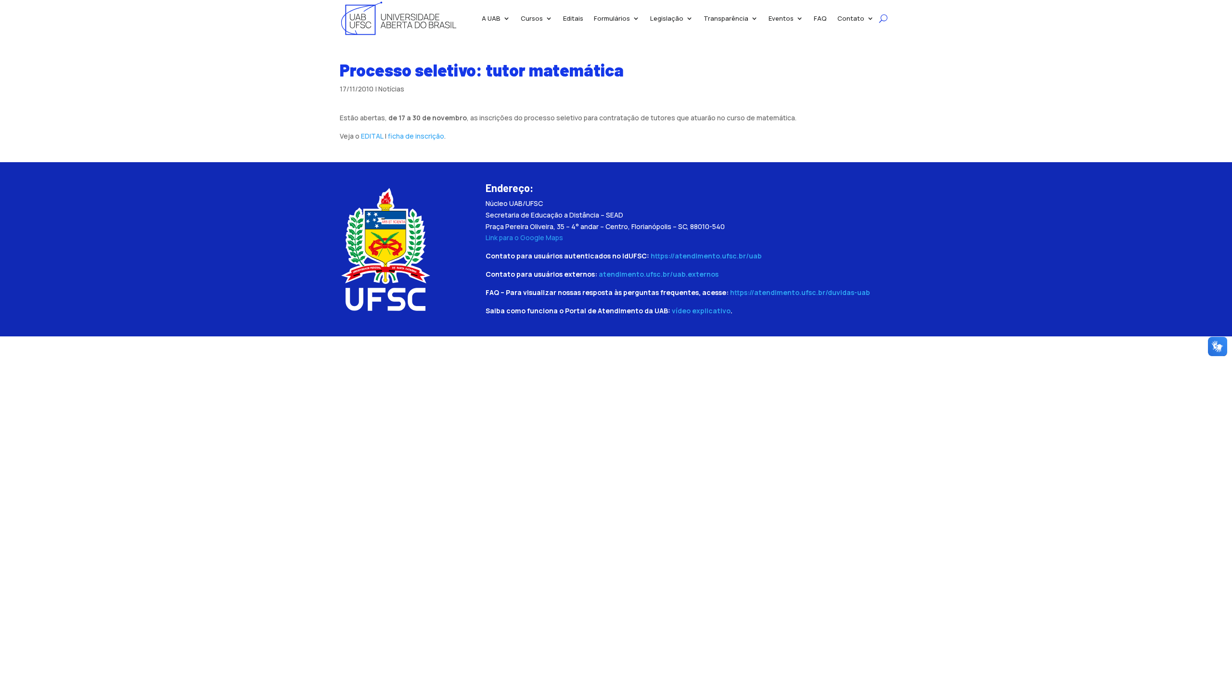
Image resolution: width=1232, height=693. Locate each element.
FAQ (820, 18)
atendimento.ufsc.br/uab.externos (659, 274)
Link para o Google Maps (524, 237)
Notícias (391, 88)
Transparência (726, 18)
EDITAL (372, 136)
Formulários (612, 18)
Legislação (666, 18)
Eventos (781, 18)
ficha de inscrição (416, 136)
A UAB (491, 18)
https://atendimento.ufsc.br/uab (706, 255)
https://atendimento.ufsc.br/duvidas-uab (800, 292)
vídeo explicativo (701, 310)
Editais (573, 18)
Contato (850, 18)
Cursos (532, 18)
